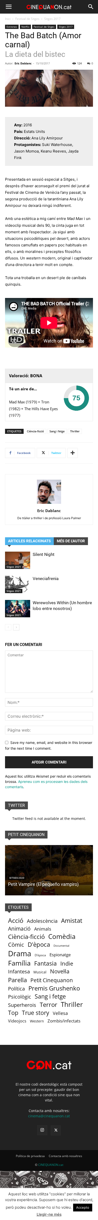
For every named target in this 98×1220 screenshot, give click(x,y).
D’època (40, 955)
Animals (42, 928)
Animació (19, 928)
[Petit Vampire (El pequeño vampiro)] (49, 870)
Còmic (16, 944)
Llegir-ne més (49, 1214)
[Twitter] (56, 1130)
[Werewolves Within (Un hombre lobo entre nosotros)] (17, 608)
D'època (39, 944)
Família (19, 963)
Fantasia (45, 963)
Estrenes (12, 26)
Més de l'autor (71, 541)
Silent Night (44, 554)
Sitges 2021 (14, 566)
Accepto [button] (82, 1207)
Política (16, 988)
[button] (9, 7)
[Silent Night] (17, 560)
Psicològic (19, 996)
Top (13, 1012)
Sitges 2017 (52, 19)
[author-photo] (49, 504)
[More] (72, 453)
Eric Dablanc (23, 63)
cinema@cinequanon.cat (49, 1116)
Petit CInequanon (26, 834)
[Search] (91, 7)
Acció (15, 920)
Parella (17, 979)
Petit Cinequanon (51, 980)
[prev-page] (8, 627)
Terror (48, 1004)
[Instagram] (42, 1130)
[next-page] (16, 627)
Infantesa (19, 971)
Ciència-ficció (35, 431)
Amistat (71, 920)
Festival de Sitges (27, 19)
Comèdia (61, 936)
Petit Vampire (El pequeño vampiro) (43, 884)
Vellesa (60, 1013)
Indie (66, 963)
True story (35, 1012)
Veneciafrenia (46, 578)
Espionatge (60, 954)
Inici (8, 19)
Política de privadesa (30, 1156)
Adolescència (42, 921)
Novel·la (59, 971)
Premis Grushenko (54, 988)
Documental (61, 945)
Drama (19, 953)
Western (37, 1021)
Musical (39, 972)
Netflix (25, 26)
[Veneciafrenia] (17, 584)
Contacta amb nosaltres (65, 1156)
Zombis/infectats (63, 1020)
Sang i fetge (57, 431)
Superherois (22, 1005)
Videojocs (17, 1021)
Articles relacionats (29, 541)
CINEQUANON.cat (50, 1165)
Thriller (75, 431)
